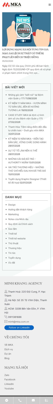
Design (12, 204)
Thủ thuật (13, 243)
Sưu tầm (12, 228)
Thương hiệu (14, 248)
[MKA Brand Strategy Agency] (12, 4)
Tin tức (11, 253)
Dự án (7, 353)
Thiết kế (12, 233)
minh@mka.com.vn (18, 321)
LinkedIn (9, 383)
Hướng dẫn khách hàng (20, 209)
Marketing (13, 214)
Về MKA (8, 344)
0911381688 (19, 400)
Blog (6, 358)
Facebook (9, 379)
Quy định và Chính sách (20, 224)
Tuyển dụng (14, 257)
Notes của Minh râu (18, 219)
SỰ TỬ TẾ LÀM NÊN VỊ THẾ (22, 150)
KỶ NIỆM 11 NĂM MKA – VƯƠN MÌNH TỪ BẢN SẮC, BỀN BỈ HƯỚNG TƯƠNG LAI (27, 107)
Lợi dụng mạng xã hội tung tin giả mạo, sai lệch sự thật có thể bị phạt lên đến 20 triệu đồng (25, 53)
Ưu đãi (11, 262)
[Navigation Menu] (49, 4)
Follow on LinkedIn (19, 327)
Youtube (9, 388)
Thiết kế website (17, 238)
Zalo (6, 375)
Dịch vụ (8, 349)
